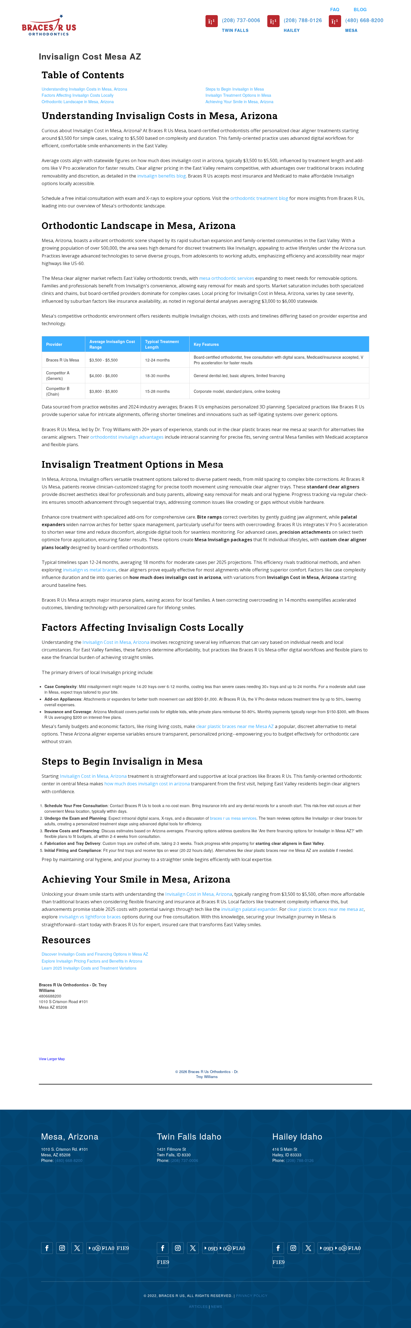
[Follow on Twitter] (77, 1248)
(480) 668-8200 (68, 1160)
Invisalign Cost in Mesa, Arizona (115, 642)
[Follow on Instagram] (62, 1248)
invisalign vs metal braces (89, 570)
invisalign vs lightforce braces (90, 917)
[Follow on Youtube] (92, 1248)
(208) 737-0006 (184, 1160)
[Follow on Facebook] (47, 1248)
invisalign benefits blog (161, 176)
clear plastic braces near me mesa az (325, 909)
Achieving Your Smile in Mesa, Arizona (239, 101)
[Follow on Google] (107, 1248)
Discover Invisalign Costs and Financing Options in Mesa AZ (95, 954)
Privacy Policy (252, 1295)
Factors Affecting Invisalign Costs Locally (78, 95)
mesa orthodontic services (226, 278)
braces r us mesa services (233, 818)
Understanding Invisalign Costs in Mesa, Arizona (84, 89)
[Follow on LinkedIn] (208, 1248)
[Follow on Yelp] (122, 1248)
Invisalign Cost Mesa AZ (90, 56)
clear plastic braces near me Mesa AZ (235, 726)
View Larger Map (52, 1058)
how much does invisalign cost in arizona (147, 784)
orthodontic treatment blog (259, 198)
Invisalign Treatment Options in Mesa (238, 95)
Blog (360, 9)
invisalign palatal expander (249, 909)
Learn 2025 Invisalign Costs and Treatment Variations (89, 968)
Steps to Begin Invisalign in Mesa (235, 89)
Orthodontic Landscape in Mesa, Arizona (78, 101)
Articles (198, 1306)
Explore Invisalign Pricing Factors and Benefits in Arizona (92, 961)
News (216, 1306)
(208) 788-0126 (300, 1160)
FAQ (334, 9)
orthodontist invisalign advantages (127, 437)
